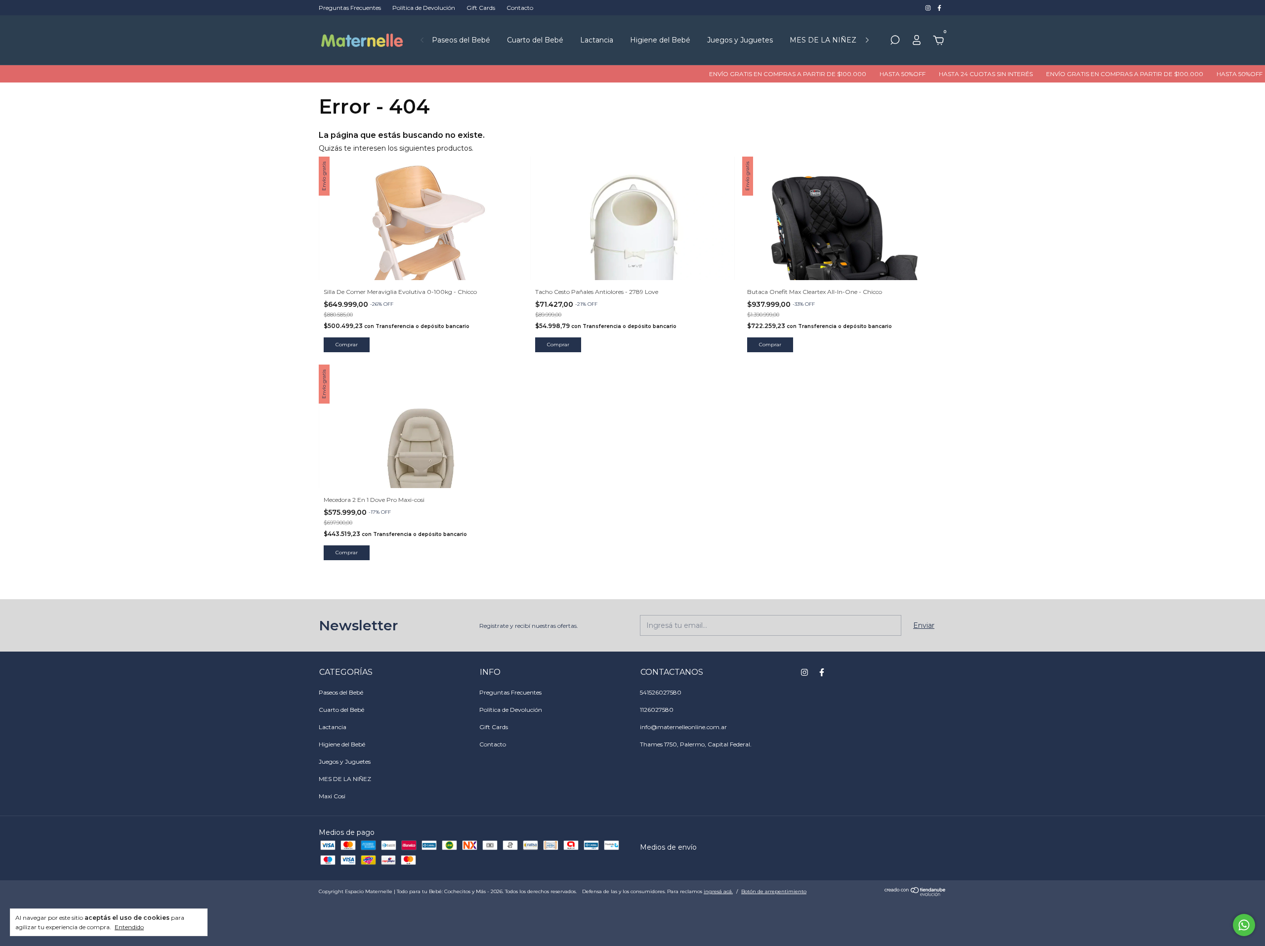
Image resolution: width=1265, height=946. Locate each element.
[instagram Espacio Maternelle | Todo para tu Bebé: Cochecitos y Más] (928, 7)
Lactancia (596, 40)
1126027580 (657, 709)
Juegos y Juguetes (740, 40)
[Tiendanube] (915, 893)
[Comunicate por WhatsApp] (1244, 925)
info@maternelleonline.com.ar (683, 727)
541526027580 (660, 692)
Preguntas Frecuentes (350, 7)
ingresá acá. (718, 891)
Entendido (129, 927)
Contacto (519, 7)
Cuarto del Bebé (535, 40)
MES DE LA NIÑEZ (823, 40)
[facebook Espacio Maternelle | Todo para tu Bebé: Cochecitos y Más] (939, 7)
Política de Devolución (423, 7)
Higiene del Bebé (660, 40)
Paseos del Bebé (461, 40)
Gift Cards (480, 7)
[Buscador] (895, 41)
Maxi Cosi (332, 796)
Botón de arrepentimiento (773, 891)
